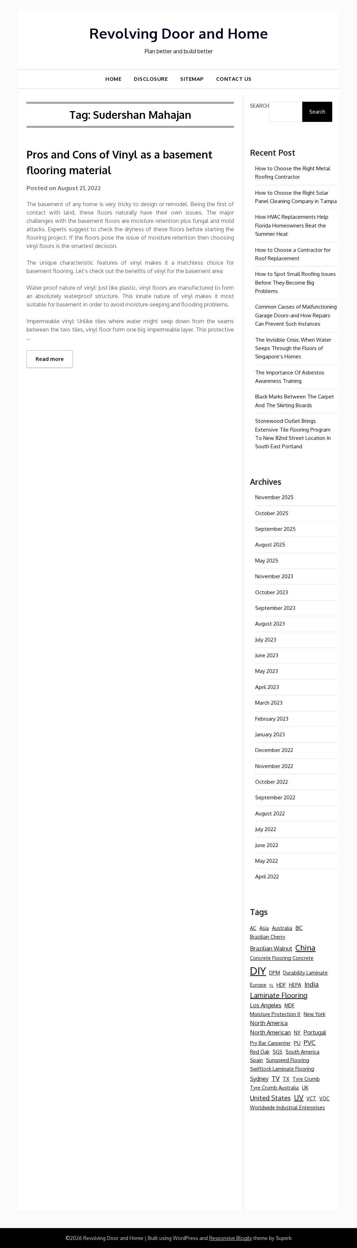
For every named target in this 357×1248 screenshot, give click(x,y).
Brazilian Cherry (267, 936)
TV (276, 1078)
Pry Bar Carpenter (270, 1043)
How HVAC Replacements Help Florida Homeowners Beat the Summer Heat (291, 225)
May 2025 (266, 560)
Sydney (259, 1078)
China (305, 947)
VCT (311, 1098)
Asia (264, 928)
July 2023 (265, 639)
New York (314, 1014)
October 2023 (271, 592)
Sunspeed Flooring (287, 1060)
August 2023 (270, 623)
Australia (282, 928)
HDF (281, 985)
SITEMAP (192, 79)
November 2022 (274, 766)
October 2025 (271, 513)
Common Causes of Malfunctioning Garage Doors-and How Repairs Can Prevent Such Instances (296, 315)
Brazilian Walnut (271, 948)
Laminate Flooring (278, 995)
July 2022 (265, 829)
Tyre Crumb (306, 1079)
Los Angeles (265, 1005)
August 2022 (270, 813)
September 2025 (275, 529)
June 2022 (266, 845)
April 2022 (267, 876)
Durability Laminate (305, 972)
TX (286, 1079)
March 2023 (268, 702)
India (311, 984)
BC (299, 927)
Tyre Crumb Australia (274, 1087)
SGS (277, 1051)
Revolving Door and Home (178, 33)
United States (270, 1098)
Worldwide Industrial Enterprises (287, 1107)
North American (270, 1032)
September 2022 (275, 797)
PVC (310, 1042)
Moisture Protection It (275, 1014)
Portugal (315, 1032)
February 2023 (271, 718)
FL (271, 985)
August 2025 (270, 544)
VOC (324, 1098)
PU (297, 1043)
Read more (50, 359)
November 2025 (274, 497)
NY (297, 1032)
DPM (274, 972)
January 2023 (270, 734)
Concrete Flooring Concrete (281, 958)
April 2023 (267, 687)
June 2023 (266, 655)
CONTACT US (234, 79)
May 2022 (266, 861)
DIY (258, 970)
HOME (113, 79)
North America (269, 1022)
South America (302, 1051)
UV (298, 1097)
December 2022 (274, 750)
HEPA (295, 985)
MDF (289, 1005)
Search (259, 105)
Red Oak (259, 1051)
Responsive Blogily (230, 1238)
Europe (258, 985)
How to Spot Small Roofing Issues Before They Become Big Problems (295, 282)
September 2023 (275, 608)
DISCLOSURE (151, 79)
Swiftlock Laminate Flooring (282, 1068)
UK (305, 1087)
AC (253, 928)
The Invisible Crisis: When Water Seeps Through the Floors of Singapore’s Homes (293, 348)
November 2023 (274, 576)
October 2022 (271, 781)
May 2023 (266, 671)
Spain (256, 1060)
